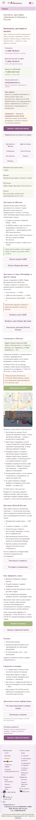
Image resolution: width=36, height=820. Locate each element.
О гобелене (25, 756)
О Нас (7, 753)
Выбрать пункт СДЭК (18, 315)
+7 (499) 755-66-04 (12, 51)
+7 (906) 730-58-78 (12, 61)
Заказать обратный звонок (18, 128)
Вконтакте (25, 791)
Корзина (7, 784)
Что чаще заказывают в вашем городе (18, 707)
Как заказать (10, 156)
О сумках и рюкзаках (24, 769)
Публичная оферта (24, 774)
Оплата (25, 156)
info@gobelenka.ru (12, 83)
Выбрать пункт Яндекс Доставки (18, 321)
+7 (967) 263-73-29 (12, 72)
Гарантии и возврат (8, 765)
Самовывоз (10, 151)
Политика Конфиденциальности (10, 770)
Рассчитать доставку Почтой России (18, 329)
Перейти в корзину (18, 623)
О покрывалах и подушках (25, 764)
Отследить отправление (18, 567)
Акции (23, 753)
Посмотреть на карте (18, 388)
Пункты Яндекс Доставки (18, 265)
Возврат (10, 161)
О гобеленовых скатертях (26, 759)
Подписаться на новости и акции (18, 135)
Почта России (25, 151)
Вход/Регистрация (9, 780)
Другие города (25, 144)
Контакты (24, 779)
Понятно (18, 818)
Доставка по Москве (10, 145)
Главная (5, 9)
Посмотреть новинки (18, 714)
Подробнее (31, 816)
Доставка (7, 756)
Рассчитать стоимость (18, 561)
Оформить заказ (8, 788)
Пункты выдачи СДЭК (18, 259)
